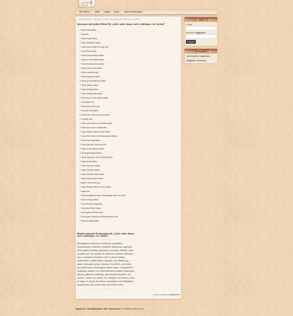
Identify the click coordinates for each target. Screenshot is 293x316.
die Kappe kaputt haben (92, 153)
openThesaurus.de (174, 294)
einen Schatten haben (91, 166)
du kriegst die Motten (96, 281)
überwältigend (83, 243)
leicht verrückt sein (90, 72)
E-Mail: (189, 25)
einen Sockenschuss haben (93, 64)
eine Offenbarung (120, 261)
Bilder (97, 12)
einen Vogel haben (89, 38)
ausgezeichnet (83, 285)
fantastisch (95, 243)
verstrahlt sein (88, 102)
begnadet (108, 261)
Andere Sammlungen (133, 12)
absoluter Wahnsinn (124, 254)
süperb (80, 264)
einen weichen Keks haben (93, 174)
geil (88, 254)
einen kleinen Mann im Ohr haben (96, 187)
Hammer (80, 274)
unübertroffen (83, 261)
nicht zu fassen (110, 257)
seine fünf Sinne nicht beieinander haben (99, 136)
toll (92, 254)
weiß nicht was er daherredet (94, 127)
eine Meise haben (89, 51)
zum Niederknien (126, 281)
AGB (105, 309)
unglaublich (117, 243)
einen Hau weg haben (91, 140)
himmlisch (115, 264)
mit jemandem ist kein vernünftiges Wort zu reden (103, 195)
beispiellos (121, 274)
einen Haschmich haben (92, 68)
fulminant (105, 264)
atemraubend (112, 281)
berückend (87, 257)
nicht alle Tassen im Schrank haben (97, 123)
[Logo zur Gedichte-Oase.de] (87, 4)
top (94, 278)
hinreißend (98, 257)
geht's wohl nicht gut (91, 183)
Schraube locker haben (91, 208)
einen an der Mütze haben (93, 149)
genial (97, 264)
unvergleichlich (126, 267)
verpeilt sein (87, 119)
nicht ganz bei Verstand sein (94, 144)
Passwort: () (196, 33)
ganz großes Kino (97, 285)
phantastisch (104, 250)
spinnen (85, 34)
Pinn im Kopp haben (90, 221)
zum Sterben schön (114, 285)
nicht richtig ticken (90, 200)
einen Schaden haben (91, 170)
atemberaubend (83, 247)
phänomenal (117, 247)
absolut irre (100, 254)
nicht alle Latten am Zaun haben (96, 115)
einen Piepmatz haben (91, 43)
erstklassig (99, 274)
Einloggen (191, 42)
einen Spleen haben (90, 85)
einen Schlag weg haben (92, 94)
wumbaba (81, 254)
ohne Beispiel (110, 274)
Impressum (80, 309)
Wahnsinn (110, 254)
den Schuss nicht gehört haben (95, 98)
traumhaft (106, 247)
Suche (116, 12)
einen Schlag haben (90, 89)
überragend (89, 264)
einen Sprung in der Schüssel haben (97, 157)
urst (105, 278)
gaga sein (86, 191)
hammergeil (129, 271)
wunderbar (96, 247)
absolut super (112, 267)
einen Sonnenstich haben (92, 178)
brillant (121, 257)
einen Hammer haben (91, 77)
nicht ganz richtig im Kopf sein (95, 47)
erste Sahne (126, 264)
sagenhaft (127, 247)
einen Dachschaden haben (93, 55)
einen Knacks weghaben (92, 204)
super (130, 250)
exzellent (91, 271)
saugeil (100, 278)
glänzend (89, 274)
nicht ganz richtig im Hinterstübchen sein (100, 217)
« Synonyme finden (84, 19)
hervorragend (83, 250)
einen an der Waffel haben (93, 60)
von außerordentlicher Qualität (109, 271)
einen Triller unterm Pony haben (96, 132)
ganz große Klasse (85, 267)
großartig (94, 250)
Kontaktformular (94, 309)
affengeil (112, 278)
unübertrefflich (96, 261)
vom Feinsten (123, 278)
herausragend (99, 267)
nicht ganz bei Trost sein (92, 212)
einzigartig (81, 271)
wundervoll (106, 243)
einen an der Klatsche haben (94, 81)
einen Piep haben (89, 30)
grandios (114, 250)
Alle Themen (84, 12)
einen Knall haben (89, 161)
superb (89, 278)
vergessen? (200, 33)
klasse (79, 257)
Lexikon (106, 12)
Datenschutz (114, 309)
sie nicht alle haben (90, 110)
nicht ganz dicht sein (91, 106)
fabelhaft (123, 250)
